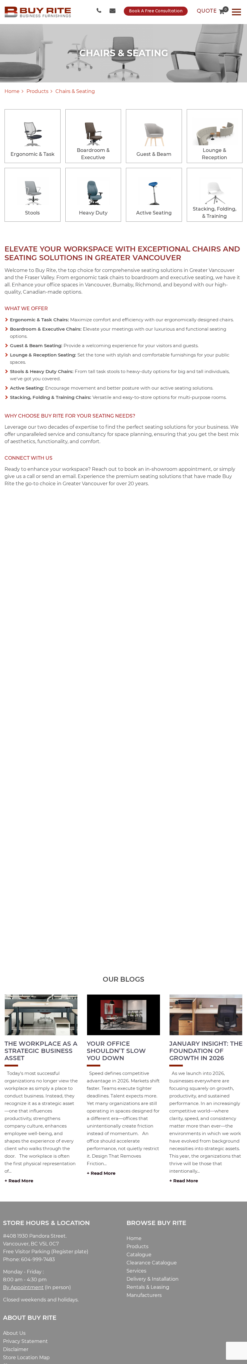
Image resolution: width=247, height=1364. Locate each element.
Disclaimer (15, 1349)
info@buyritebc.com (113, 11)
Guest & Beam (153, 154)
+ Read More (19, 1180)
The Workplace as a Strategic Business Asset (41, 1051)
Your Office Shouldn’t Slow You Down (116, 1051)
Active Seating (154, 213)
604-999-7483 (99, 11)
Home (12, 91)
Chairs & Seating (75, 91)
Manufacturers (144, 1295)
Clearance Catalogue (152, 1263)
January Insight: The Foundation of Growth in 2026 (205, 1051)
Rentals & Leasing (148, 1287)
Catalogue (139, 1255)
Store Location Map (26, 1357)
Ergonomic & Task (33, 154)
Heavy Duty (93, 213)
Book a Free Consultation (156, 11)
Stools (32, 213)
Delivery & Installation (153, 1279)
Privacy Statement (25, 1341)
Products (37, 91)
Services (136, 1271)
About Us (14, 1333)
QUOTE (210, 11)
